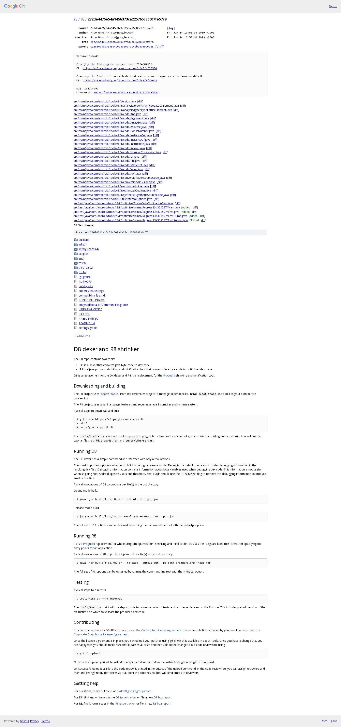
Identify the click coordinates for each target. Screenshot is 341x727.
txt (324, 721)
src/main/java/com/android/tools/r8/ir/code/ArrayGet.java (111, 122)
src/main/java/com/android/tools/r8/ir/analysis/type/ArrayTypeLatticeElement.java (126, 105)
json (334, 721)
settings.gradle (88, 328)
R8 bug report (161, 703)
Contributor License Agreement (161, 630)
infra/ (82, 244)
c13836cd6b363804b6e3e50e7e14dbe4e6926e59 (122, 46)
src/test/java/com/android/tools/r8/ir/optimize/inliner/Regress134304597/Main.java (127, 207)
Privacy (34, 721)
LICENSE (84, 314)
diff (160, 46)
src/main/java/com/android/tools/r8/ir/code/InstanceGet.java (113, 135)
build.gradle (86, 286)
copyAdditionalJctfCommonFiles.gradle (103, 305)
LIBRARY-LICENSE (90, 309)
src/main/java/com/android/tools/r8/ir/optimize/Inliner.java (111, 186)
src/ (81, 258)
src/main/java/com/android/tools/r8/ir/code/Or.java (107, 156)
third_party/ (86, 267)
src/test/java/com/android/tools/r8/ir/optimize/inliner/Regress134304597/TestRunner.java (131, 220)
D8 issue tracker (126, 697)
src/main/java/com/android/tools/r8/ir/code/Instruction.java (112, 144)
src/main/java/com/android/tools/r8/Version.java (105, 101)
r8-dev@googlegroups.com (134, 691)
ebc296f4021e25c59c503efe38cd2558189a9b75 (122, 42)
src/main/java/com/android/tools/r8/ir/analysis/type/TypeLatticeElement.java (123, 110)
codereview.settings (91, 291)
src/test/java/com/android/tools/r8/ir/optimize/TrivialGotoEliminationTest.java (123, 203)
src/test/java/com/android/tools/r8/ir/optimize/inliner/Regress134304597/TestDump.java (130, 216)
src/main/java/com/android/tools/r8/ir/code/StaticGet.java (111, 165)
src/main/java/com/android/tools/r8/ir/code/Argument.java (111, 118)
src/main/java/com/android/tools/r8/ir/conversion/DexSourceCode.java (119, 177)
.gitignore (85, 277)
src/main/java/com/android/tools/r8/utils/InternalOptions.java (113, 199)
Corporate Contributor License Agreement (101, 634)
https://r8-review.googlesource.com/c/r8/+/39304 (120, 68)
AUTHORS (85, 281)
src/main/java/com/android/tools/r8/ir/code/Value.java (108, 169)
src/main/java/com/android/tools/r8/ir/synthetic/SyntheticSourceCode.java (121, 195)
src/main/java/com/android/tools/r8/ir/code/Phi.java (107, 161)
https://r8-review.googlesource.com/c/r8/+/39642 (120, 80)
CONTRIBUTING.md (92, 300)
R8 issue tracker (125, 703)
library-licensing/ (89, 249)
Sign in (333, 6)
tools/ (82, 272)
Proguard (169, 375)
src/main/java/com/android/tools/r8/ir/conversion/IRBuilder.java (115, 182)
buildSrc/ (84, 240)
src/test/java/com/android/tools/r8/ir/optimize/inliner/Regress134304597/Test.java (126, 212)
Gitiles (24, 721)
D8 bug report (163, 697)
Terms (45, 721)
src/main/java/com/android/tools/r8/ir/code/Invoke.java (109, 148)
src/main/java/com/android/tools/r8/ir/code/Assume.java (110, 127)
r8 (75, 19)
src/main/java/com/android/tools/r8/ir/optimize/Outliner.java (112, 190)
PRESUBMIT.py (88, 318)
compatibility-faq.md (92, 295)
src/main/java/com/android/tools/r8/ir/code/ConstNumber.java (114, 131)
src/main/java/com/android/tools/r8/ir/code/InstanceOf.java (112, 139)
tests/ (82, 263)
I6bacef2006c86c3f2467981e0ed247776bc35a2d (126, 92)
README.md (87, 323)
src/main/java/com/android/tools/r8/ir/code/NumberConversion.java (117, 152)
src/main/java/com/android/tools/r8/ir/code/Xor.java (107, 173)
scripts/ (83, 254)
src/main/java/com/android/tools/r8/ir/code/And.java (107, 114)
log (171, 28)
